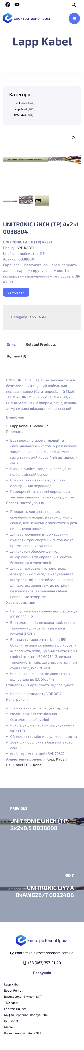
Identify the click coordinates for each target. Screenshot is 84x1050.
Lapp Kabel (37, 317)
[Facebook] (7, 4)
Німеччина (39, 426)
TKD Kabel (33, 765)
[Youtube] (17, 4)
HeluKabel (14, 765)
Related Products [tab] (41, 344)
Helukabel (20, 103)
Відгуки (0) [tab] (16, 356)
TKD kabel (20, 115)
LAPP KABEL (25, 247)
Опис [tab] (11, 344)
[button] (73, 138)
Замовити (16, 292)
